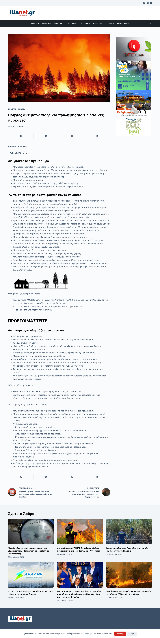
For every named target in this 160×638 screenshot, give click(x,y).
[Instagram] (151, 3)
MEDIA (87, 23)
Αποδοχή (120, 633)
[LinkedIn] (97, 136)
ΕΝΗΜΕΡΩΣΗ (12, 109)
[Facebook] (144, 3)
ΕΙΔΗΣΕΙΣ (35, 23)
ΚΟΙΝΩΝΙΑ (21, 109)
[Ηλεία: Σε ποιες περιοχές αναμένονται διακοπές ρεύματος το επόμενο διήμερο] (31, 575)
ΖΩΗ (67, 23)
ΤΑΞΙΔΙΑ (110, 23)
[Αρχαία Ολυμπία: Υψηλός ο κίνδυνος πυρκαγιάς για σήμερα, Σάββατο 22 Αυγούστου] (129, 575)
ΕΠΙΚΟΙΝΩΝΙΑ (123, 23)
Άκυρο (131, 633)
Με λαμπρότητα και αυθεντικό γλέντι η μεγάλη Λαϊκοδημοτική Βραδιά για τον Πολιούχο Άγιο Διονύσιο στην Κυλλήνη (79, 594)
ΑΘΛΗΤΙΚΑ (46, 23)
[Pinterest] (72, 136)
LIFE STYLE (77, 23)
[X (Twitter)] (148, 3)
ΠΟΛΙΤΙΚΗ (58, 23)
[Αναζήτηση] (151, 23)
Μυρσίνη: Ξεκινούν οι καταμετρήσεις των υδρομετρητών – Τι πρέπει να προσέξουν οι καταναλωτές (28, 551)
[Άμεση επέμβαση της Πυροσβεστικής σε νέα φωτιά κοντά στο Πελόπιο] (129, 531)
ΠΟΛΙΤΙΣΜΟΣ (98, 23)
